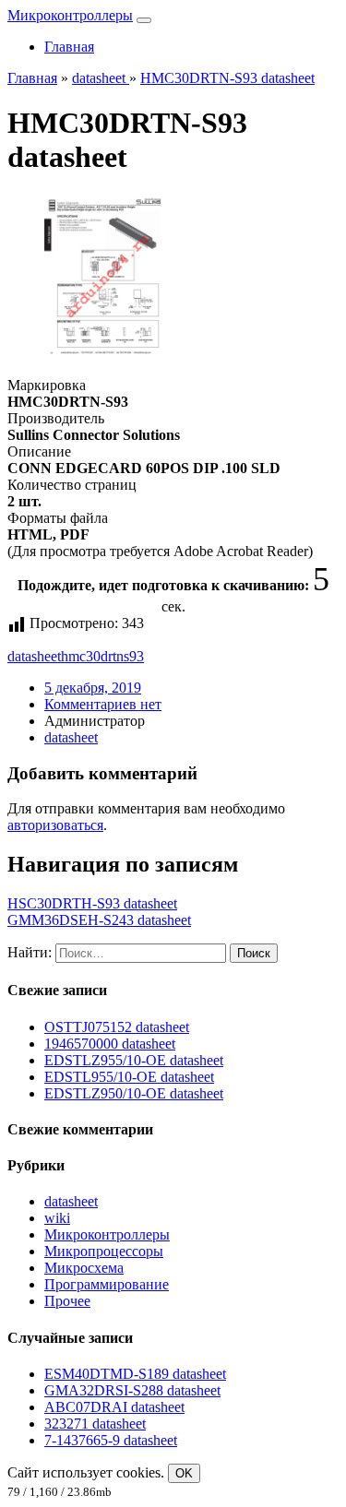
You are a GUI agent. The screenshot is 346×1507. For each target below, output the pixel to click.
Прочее (67, 1301)
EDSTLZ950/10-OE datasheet (133, 1093)
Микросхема (84, 1268)
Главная (69, 46)
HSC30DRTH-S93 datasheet (92, 903)
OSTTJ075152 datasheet (116, 1027)
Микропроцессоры (103, 1251)
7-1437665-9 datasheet (110, 1440)
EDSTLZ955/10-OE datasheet (133, 1060)
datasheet (34, 656)
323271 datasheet (95, 1423)
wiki (57, 1218)
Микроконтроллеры (70, 15)
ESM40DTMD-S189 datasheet (135, 1374)
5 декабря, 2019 (92, 687)
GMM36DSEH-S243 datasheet (99, 920)
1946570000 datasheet (109, 1043)
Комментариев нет (102, 704)
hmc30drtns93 (102, 656)
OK (184, 1473)
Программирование (106, 1284)
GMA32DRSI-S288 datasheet (132, 1390)
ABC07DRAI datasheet (114, 1407)
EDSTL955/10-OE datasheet (129, 1077)
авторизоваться (55, 825)
